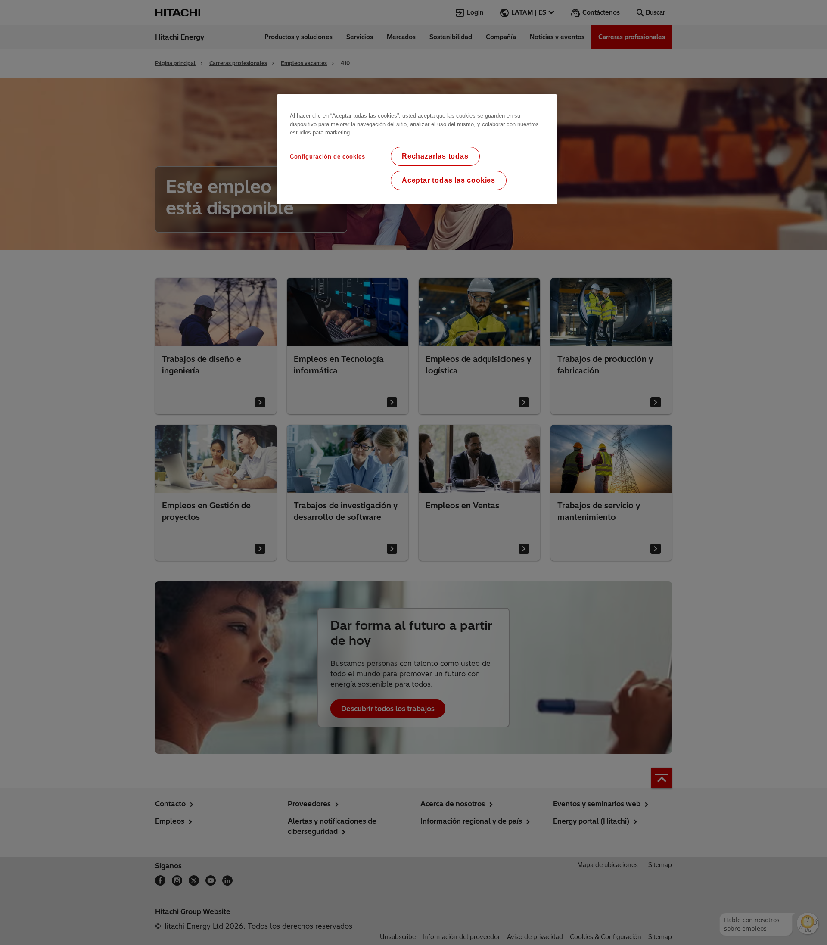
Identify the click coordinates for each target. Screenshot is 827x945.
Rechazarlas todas (435, 156)
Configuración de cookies (327, 156)
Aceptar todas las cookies (448, 180)
